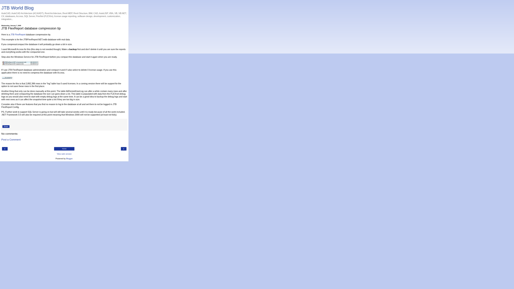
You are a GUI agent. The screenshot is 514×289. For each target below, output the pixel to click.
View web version (64, 154)
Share (6, 127)
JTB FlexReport (17, 34)
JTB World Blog (17, 7)
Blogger (69, 158)
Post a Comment (11, 139)
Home (64, 149)
